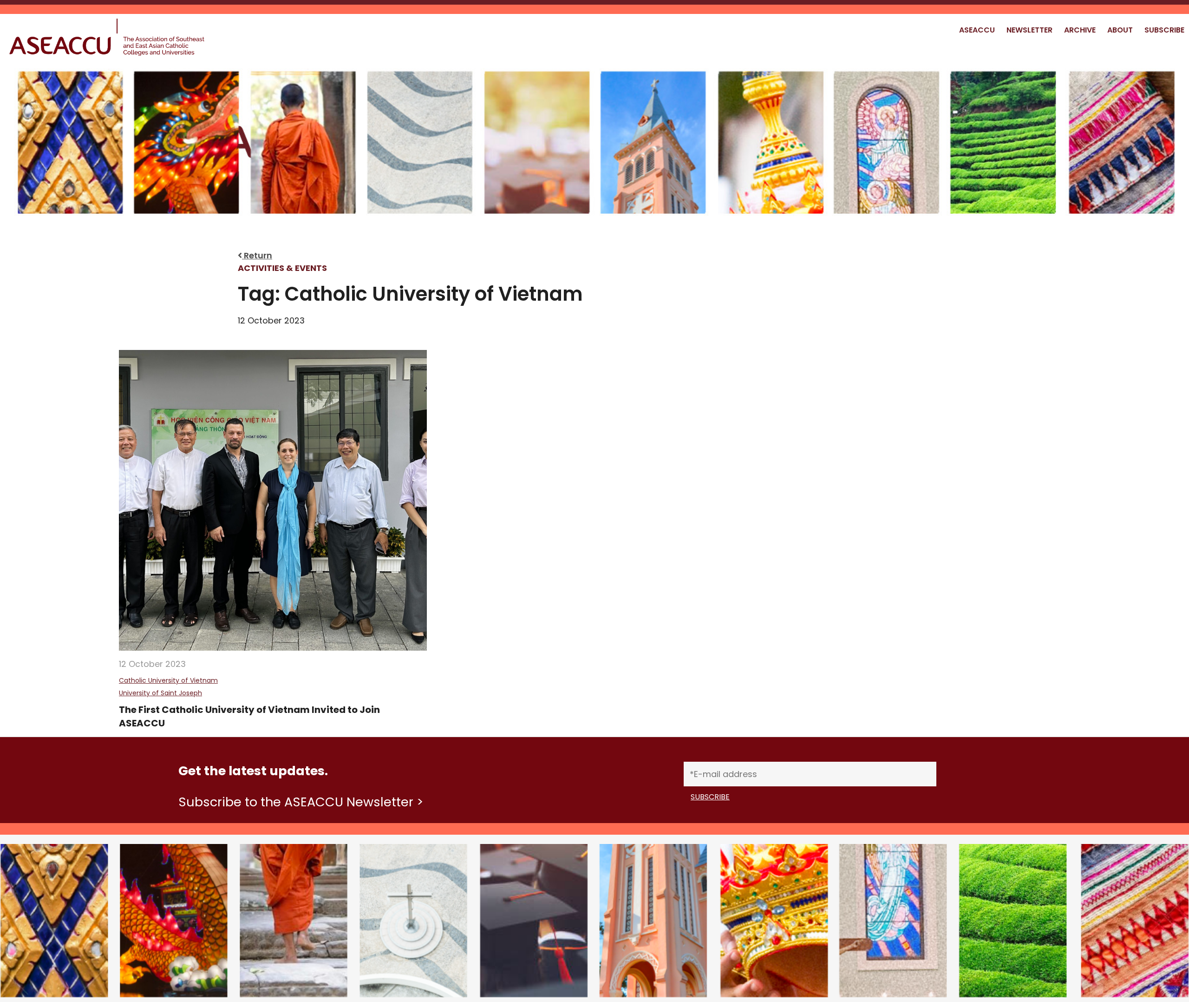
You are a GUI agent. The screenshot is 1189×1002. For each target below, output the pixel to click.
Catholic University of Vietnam (168, 680)
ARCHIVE (1080, 30)
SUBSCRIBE (1164, 30)
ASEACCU (977, 30)
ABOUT (1120, 30)
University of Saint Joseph (160, 693)
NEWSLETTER (1029, 30)
